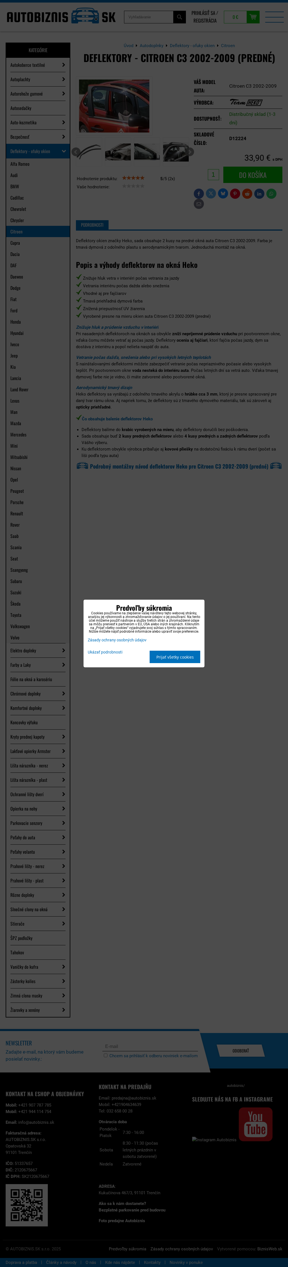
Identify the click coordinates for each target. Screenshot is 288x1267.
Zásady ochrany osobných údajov (117, 640)
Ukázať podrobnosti (105, 652)
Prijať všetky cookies (175, 657)
